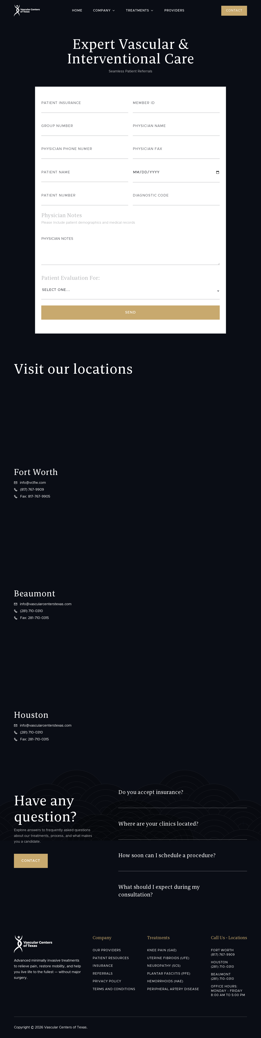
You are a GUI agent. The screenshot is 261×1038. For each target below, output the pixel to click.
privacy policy (107, 981)
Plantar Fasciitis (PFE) (168, 973)
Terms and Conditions (114, 989)
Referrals (103, 973)
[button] (104, 10)
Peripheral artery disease (173, 989)
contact (234, 10)
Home (77, 10)
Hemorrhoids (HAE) (165, 981)
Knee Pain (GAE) (162, 950)
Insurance (103, 965)
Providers (174, 10)
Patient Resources (111, 958)
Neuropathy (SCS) (164, 965)
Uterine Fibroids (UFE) (168, 958)
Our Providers (107, 950)
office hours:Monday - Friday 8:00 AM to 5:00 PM (228, 991)
